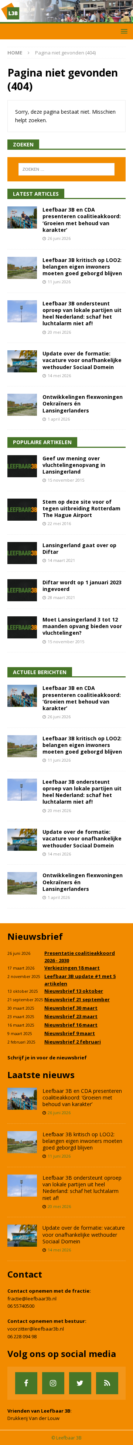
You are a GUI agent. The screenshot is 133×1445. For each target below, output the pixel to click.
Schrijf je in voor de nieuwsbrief (47, 1057)
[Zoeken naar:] (66, 169)
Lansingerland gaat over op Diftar (79, 548)
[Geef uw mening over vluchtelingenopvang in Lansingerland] (22, 466)
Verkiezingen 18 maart (72, 967)
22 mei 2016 (59, 523)
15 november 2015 (66, 480)
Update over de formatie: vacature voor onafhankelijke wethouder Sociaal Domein (82, 360)
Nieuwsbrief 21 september (77, 999)
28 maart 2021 (61, 597)
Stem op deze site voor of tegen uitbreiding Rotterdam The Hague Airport (81, 508)
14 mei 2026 (59, 375)
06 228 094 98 (22, 1336)
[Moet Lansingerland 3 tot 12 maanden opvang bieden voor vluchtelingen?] (22, 627)
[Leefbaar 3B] (66, 18)
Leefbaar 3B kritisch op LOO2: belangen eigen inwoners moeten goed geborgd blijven (82, 266)
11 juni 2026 (59, 281)
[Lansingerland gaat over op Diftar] (22, 553)
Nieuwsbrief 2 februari (72, 1041)
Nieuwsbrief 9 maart (69, 1033)
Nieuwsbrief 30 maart (71, 1008)
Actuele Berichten (39, 672)
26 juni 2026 (59, 238)
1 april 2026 (59, 419)
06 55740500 (20, 1306)
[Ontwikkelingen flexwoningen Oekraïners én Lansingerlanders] (22, 405)
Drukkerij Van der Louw (33, 1418)
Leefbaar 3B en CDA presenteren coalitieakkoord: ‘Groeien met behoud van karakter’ (81, 219)
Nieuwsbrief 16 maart (71, 1024)
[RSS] (107, 1383)
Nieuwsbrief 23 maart (71, 1016)
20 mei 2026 (59, 332)
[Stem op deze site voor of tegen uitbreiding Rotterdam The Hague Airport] (22, 510)
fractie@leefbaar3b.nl (32, 1298)
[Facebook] (26, 1383)
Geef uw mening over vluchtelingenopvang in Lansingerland (73, 465)
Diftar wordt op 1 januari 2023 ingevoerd (82, 585)
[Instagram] (53, 1383)
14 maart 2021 (61, 560)
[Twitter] (80, 1383)
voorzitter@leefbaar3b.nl (35, 1328)
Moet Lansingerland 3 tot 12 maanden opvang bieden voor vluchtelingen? (82, 626)
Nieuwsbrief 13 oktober (73, 991)
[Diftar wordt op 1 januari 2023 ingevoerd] (22, 590)
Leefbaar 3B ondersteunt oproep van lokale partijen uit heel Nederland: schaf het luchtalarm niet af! (82, 313)
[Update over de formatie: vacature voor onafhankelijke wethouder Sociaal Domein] (22, 361)
